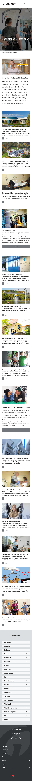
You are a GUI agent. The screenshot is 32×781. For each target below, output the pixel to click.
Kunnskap (10, 52)
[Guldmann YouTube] (12, 738)
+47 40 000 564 (16, 733)
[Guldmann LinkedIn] (20, 738)
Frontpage (4, 52)
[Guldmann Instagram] (16, 738)
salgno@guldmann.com (16, 735)
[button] (29, 4)
